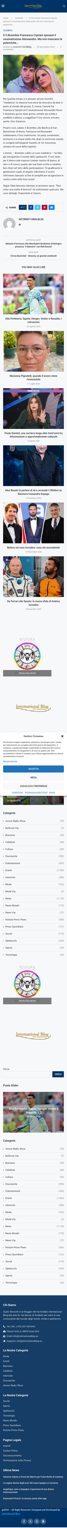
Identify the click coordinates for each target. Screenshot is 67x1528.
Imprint (52, 792)
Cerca (6, 1069)
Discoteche (34, 1184)
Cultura (34, 1177)
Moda (34, 1212)
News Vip (34, 1240)
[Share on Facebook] (30, 207)
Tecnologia (34, 1282)
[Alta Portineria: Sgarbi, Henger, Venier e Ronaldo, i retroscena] (33, 294)
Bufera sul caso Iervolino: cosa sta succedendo (33, 547)
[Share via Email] (52, 207)
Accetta (34, 769)
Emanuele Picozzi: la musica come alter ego (25, 1498)
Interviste (34, 1205)
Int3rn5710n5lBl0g (22, 47)
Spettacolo (34, 1268)
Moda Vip (34, 1219)
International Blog (11, 1513)
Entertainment (34, 1191)
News (34, 1226)
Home (5, 18)
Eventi (34, 1198)
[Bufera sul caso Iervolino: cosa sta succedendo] (33, 523)
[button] (62, 736)
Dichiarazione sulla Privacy (36, 792)
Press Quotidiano (34, 1254)
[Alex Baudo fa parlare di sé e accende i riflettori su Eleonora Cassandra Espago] (33, 465)
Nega (34, 777)
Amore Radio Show (34, 1148)
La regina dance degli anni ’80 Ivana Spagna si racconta (30, 1483)
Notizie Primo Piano (34, 1247)
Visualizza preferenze (33, 786)
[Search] (63, 6)
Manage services (10, 761)
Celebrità (19, 18)
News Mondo (34, 1233)
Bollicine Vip (34, 1155)
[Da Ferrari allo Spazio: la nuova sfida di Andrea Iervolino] (33, 576)
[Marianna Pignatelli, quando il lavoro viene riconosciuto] (33, 351)
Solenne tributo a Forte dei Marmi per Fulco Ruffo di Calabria (33, 1477)
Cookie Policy (17, 792)
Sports (34, 1275)
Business (34, 1163)
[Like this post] (24, 207)
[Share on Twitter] (38, 207)
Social (34, 1261)
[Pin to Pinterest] (44, 207)
